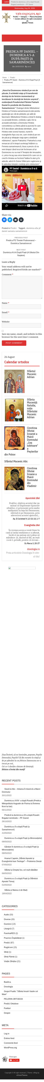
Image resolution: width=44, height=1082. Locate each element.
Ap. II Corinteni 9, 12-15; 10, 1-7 (26, 519)
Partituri (7, 1008)
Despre (7, 1013)
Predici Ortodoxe (11, 1004)
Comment (7, 274)
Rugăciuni (8, 947)
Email (5, 312)
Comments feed (11, 1043)
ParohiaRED (9, 933)
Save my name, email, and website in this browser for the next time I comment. (22, 335)
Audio (6, 915)
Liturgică (7, 929)
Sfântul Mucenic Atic (16, 461)
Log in (6, 1034)
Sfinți (6, 952)
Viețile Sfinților (10, 961)
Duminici (8, 924)
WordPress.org (10, 1048)
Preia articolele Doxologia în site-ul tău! (23, 554)
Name (5, 303)
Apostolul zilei (32, 498)
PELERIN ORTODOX (13, 999)
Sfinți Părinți (9, 957)
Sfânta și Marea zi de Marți (15, 890)
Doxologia (8, 987)
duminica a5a (32, 228)
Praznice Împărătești (13, 938)
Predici (14, 228)
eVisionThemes (22, 1075)
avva (29, 66)
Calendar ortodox (16, 362)
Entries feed (9, 1038)
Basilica (7, 982)
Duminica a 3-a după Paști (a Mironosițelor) (23, 838)
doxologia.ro (33, 549)
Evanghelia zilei (32, 525)
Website (6, 321)
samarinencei (21, 231)
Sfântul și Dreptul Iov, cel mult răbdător (21, 870)
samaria (11, 231)
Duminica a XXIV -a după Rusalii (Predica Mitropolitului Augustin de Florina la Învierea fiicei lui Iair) (21, 804)
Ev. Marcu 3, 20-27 (32, 543)
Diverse (7, 919)
